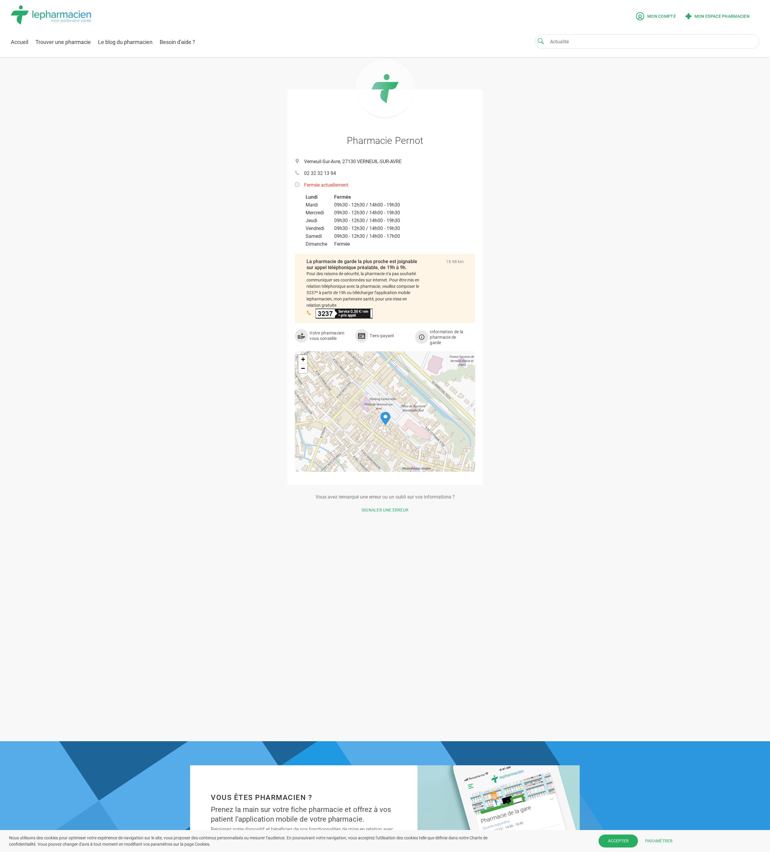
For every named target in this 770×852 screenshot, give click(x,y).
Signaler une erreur (385, 510)
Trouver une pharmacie (63, 42)
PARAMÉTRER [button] (659, 840)
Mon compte (661, 16)
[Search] (541, 41)
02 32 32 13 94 (320, 173)
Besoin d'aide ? (177, 42)
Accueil (19, 42)
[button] (385, 419)
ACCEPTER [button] (618, 840)
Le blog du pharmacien (125, 42)
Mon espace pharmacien (722, 16)
